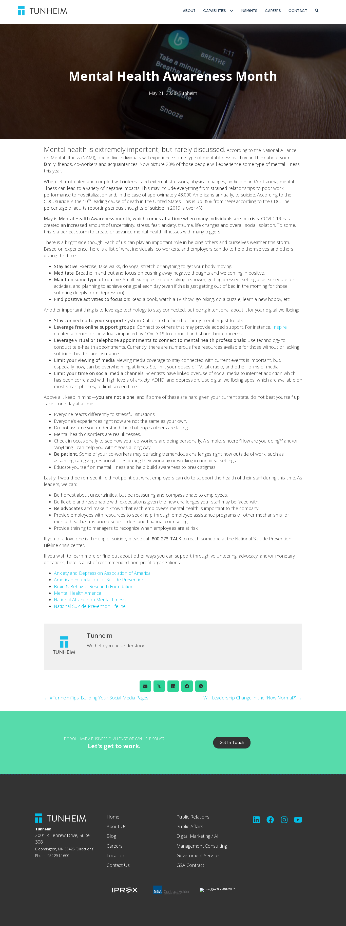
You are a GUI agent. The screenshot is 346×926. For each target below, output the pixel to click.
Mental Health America (77, 593)
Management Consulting (202, 846)
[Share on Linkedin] (173, 686)
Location (115, 855)
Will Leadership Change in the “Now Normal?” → (252, 698)
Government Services (199, 855)
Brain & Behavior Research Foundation (93, 586)
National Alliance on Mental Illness (90, 600)
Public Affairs (190, 826)
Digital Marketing (193, 836)
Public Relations (193, 817)
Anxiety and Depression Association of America (102, 573)
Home (113, 817)
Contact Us (118, 865)
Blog (111, 836)
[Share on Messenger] (201, 686)
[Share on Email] (145, 686)
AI (216, 836)
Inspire (280, 327)
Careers (115, 846)
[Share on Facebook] (187, 686)
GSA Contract (190, 865)
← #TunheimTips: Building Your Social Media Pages (96, 698)
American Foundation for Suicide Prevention (99, 580)
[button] (316, 10)
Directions (85, 849)
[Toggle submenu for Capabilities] (231, 10)
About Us (116, 826)
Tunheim (188, 93)
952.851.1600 (58, 855)
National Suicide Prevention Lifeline (90, 606)
